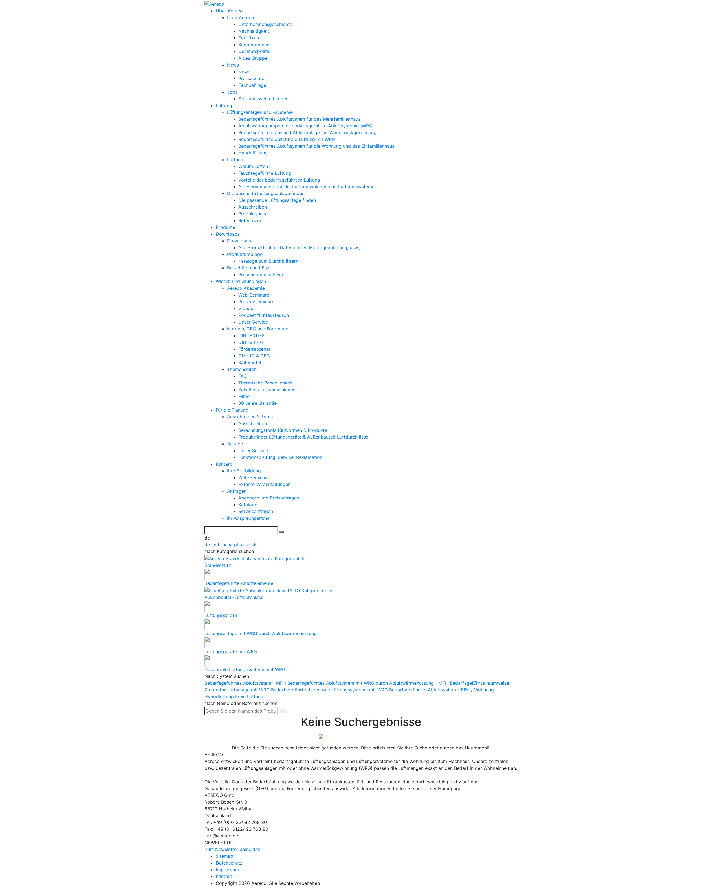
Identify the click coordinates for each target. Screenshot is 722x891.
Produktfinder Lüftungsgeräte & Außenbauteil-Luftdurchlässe (303, 437)
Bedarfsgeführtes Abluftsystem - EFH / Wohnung (441, 690)
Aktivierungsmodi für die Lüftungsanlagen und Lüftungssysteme (306, 186)
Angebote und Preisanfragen (268, 498)
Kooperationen (253, 44)
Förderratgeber (254, 349)
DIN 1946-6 (250, 342)
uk (254, 544)
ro (242, 544)
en (214, 544)
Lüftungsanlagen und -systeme (260, 112)
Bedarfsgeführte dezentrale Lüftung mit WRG (286, 139)
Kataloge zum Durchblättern (268, 261)
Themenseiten (242, 369)
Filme (244, 396)
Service (235, 443)
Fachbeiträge (252, 85)
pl (236, 544)
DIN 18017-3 (251, 335)
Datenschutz (229, 863)
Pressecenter (252, 78)
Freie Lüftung (249, 696)
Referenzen (250, 220)
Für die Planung (232, 410)
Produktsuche (253, 213)
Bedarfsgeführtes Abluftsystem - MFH (245, 683)
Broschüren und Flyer (249, 268)
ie (231, 544)
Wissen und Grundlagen (241, 281)
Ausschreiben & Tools (250, 416)
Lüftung (224, 105)
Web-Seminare (253, 295)
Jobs (232, 92)
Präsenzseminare (256, 301)
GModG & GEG (254, 356)
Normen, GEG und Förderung (258, 328)
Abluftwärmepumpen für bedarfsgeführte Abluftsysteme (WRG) (306, 126)
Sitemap (224, 856)
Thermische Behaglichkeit (265, 383)
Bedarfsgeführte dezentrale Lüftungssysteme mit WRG (330, 690)
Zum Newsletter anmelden (232, 849)
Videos (245, 308)
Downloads (228, 234)
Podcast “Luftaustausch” (264, 315)
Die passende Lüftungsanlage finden (266, 193)
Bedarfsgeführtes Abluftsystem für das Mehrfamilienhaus (299, 119)
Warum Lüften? (254, 166)
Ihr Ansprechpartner (248, 518)
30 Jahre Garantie (257, 403)
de (207, 544)
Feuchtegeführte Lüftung (264, 173)
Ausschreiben (252, 207)
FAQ (242, 376)
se (248, 544)
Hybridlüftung (253, 153)
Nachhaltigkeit (253, 31)
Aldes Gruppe (252, 58)
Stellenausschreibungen (263, 98)
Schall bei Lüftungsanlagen (267, 389)
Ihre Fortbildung (244, 471)
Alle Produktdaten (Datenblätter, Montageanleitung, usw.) (299, 247)
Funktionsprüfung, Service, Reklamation (280, 457)
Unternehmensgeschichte (265, 24)
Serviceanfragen (255, 511)
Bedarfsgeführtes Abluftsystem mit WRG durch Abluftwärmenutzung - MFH (368, 683)
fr (220, 544)
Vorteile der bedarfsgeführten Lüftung (279, 180)
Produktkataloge (245, 254)
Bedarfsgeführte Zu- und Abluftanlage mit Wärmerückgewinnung (307, 132)
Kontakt (224, 464)
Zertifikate (249, 38)
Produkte (225, 227)
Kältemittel (249, 362)
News (233, 65)
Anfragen (236, 491)
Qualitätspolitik (254, 51)
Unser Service (253, 322)
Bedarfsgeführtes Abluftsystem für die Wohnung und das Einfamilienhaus (316, 146)
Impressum (227, 869)
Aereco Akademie (246, 288)
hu (226, 544)
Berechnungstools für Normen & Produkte (282, 430)
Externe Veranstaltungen (264, 484)
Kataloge (247, 504)
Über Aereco (229, 11)
